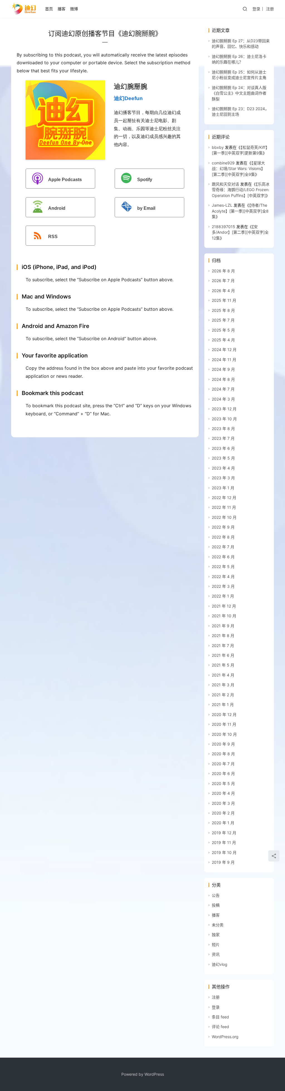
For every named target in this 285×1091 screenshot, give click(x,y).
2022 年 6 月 (223, 556)
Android (56, 208)
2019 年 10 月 (224, 852)
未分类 (217, 924)
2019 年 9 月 (223, 862)
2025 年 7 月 (223, 320)
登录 (256, 8)
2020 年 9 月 (223, 744)
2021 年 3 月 (223, 684)
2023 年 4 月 (223, 468)
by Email (146, 208)
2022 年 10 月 (224, 517)
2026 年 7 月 (223, 280)
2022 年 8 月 (223, 537)
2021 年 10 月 (224, 615)
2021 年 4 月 (223, 675)
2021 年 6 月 (223, 655)
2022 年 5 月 (223, 566)
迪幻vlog (219, 964)
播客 (61, 8)
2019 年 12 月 (224, 832)
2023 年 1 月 (223, 487)
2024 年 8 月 (223, 379)
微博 (74, 8)
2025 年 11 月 (224, 300)
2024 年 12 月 (224, 349)
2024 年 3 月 (223, 399)
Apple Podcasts (65, 179)
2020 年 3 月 (223, 803)
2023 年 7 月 (223, 438)
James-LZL (222, 205)
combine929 (223, 163)
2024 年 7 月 (223, 389)
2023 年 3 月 (223, 477)
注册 (270, 8)
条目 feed (220, 1017)
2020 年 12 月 (224, 714)
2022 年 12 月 (224, 497)
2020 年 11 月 (224, 724)
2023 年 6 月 (223, 448)
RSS (53, 237)
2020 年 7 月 (223, 763)
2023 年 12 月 (224, 408)
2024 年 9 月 (223, 369)
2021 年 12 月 (224, 606)
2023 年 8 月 (223, 428)
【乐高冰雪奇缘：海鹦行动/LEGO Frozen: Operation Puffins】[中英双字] (240, 190)
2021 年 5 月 (223, 665)
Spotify (144, 179)
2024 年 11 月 (224, 359)
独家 (216, 934)
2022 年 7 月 (223, 546)
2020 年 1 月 (223, 822)
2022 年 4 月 (223, 576)
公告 (216, 895)
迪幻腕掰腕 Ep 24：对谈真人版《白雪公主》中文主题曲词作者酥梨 (239, 93)
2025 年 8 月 (223, 310)
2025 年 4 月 (223, 339)
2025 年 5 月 (223, 330)
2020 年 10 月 (224, 734)
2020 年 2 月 (223, 813)
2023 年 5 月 (223, 458)
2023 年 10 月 (224, 418)
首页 (49, 8)
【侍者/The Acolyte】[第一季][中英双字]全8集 (240, 211)
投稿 (216, 905)
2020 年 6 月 (223, 773)
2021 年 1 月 (223, 704)
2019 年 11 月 (224, 842)
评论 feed (220, 1026)
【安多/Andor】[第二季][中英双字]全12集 (240, 232)
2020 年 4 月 (223, 793)
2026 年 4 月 (223, 290)
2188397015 (223, 226)
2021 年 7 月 (223, 645)
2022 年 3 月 (223, 586)
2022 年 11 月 (224, 507)
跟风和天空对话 (225, 184)
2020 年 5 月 (223, 783)
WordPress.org (225, 1036)
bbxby (218, 147)
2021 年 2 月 (223, 694)
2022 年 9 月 (223, 527)
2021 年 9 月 (223, 625)
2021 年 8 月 (223, 635)
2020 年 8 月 (223, 753)
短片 (216, 944)
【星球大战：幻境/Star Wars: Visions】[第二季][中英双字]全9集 (238, 169)
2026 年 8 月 (223, 270)
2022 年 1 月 (223, 596)
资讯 (216, 954)
